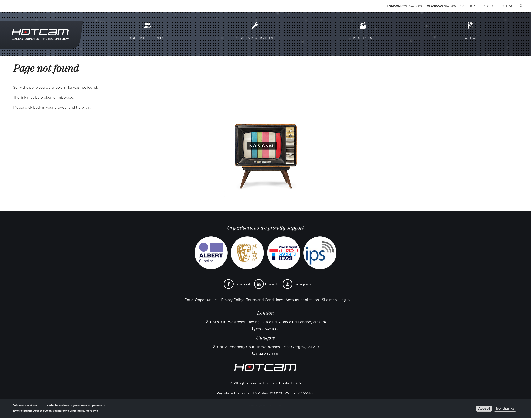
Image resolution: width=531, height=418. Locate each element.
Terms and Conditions (264, 300)
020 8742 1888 (411, 6)
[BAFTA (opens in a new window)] (247, 252)
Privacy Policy (232, 300)
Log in (345, 300)
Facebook (243, 284)
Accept (484, 409)
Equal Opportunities (201, 300)
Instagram (302, 284)
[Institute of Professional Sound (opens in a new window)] (319, 252)
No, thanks (505, 409)
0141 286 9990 (454, 6)
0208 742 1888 (267, 329)
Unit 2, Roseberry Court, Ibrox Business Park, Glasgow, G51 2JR (268, 347)
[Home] (31, 7)
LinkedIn (272, 284)
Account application (302, 300)
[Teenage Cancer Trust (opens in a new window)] (283, 252)
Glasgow (265, 338)
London (265, 313)
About (489, 6)
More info (92, 410)
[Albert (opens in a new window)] (211, 252)
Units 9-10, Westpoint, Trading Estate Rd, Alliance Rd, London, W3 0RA (268, 322)
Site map (329, 300)
